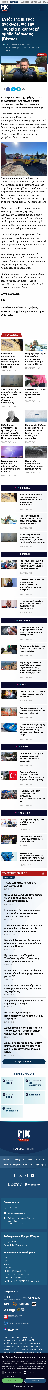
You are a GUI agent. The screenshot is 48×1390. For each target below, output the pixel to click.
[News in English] (12, 1111)
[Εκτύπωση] (23, 89)
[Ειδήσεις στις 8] (12, 1083)
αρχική (5, 2)
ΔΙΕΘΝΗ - (7, 904)
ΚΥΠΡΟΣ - (7, 889)
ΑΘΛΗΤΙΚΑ (25, 813)
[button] (2, 1372)
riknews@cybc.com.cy (17, 1213)
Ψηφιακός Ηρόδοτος (22, 1165)
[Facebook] (14, 1176)
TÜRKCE (31, 1149)
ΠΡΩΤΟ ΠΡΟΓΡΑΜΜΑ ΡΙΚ (15, 1271)
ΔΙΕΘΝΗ (25, 747)
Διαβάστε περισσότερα (35, 1368)
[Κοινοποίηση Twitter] (13, 89)
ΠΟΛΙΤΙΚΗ (25, 554)
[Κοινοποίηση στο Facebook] (8, 89)
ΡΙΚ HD (7, 1265)
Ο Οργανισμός (10, 1242)
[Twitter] (20, 1176)
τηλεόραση (24, 2)
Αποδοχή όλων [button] (12, 1380)
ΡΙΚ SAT (7, 1268)
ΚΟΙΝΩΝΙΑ (41, 54)
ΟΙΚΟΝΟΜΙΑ (25, 620)
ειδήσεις (14, 2)
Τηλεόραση (27, 1160)
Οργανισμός (40, 1165)
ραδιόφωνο (36, 2)
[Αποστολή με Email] (18, 89)
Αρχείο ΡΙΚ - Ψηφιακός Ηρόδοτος (18, 1245)
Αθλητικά (6, 1165)
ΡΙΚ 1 (6, 1258)
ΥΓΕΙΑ (25, 685)
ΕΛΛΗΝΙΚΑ (18, 1149)
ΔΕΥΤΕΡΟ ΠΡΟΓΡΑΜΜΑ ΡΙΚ (16, 1275)
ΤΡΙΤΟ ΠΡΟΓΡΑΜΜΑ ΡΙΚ (15, 1278)
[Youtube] (33, 1176)
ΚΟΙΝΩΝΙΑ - (7, 934)
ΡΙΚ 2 (6, 1261)
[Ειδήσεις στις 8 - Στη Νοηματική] (35, 1083)
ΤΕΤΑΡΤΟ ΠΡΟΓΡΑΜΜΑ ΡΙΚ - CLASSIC (21, 1281)
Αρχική (6, 1160)
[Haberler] (35, 1097)
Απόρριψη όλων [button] (35, 1380)
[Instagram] (26, 1176)
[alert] (24, 1371)
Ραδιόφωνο (40, 1160)
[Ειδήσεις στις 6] (12, 1097)
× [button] (46, 1355)
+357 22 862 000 (14, 1208)
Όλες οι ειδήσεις (23, 1062)
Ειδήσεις (16, 1160)
